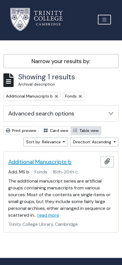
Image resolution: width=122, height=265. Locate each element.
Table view (88, 130)
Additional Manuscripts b (39, 161)
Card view (58, 130)
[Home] (40, 19)
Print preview (23, 130)
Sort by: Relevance (44, 141)
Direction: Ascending (92, 141)
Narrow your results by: (61, 61)
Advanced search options (41, 113)
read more (48, 215)
